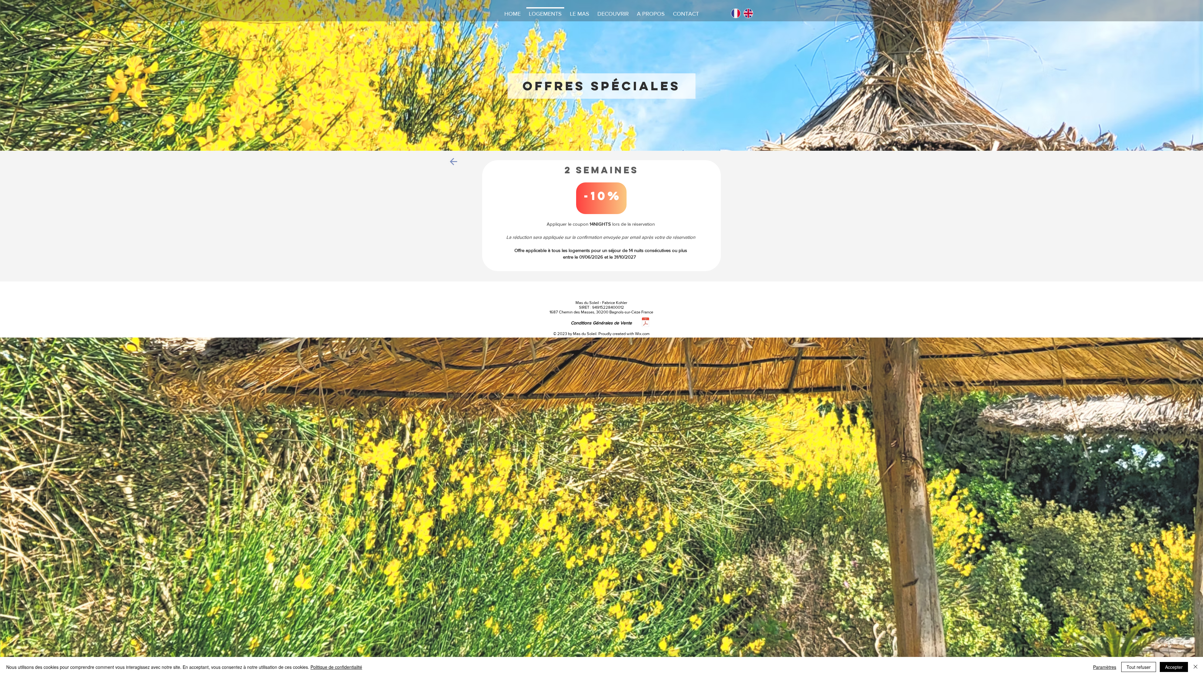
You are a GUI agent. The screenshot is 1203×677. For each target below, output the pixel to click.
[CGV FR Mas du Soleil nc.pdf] (645, 323)
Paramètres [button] (1104, 667)
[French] (736, 13)
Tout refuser (1139, 667)
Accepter (1174, 667)
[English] (748, 13)
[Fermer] (1195, 667)
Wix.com (642, 333)
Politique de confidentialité (336, 667)
